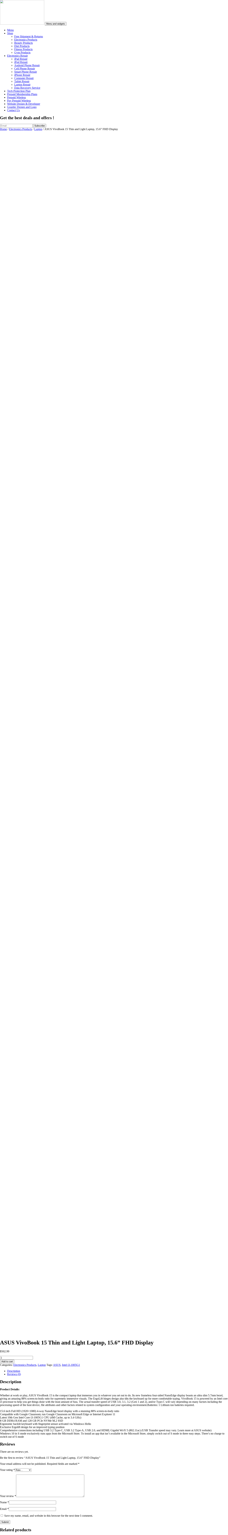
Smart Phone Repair (25, 71)
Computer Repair (24, 78)
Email (4, 1508)
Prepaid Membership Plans (22, 94)
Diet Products (22, 46)
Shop (10, 33)
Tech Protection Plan (18, 90)
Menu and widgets (55, 23)
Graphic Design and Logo (22, 107)
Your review (8, 1496)
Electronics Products (25, 39)
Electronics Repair (17, 55)
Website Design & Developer (23, 103)
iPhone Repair (22, 74)
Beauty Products (23, 42)
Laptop (38, 129)
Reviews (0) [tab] (14, 1374)
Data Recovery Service (27, 87)
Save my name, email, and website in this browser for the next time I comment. (48, 1515)
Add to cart (7, 1361)
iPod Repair (21, 62)
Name (4, 1502)
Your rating (7, 1469)
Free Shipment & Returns (28, 36)
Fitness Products (23, 49)
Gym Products (22, 52)
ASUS (57, 1364)
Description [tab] (13, 1370)
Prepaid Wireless (16, 97)
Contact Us (13, 110)
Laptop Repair (22, 84)
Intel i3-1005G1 (71, 1364)
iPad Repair (20, 58)
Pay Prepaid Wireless (19, 100)
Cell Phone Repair (24, 68)
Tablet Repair (21, 81)
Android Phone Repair (27, 65)
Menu (10, 30)
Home (3, 129)
